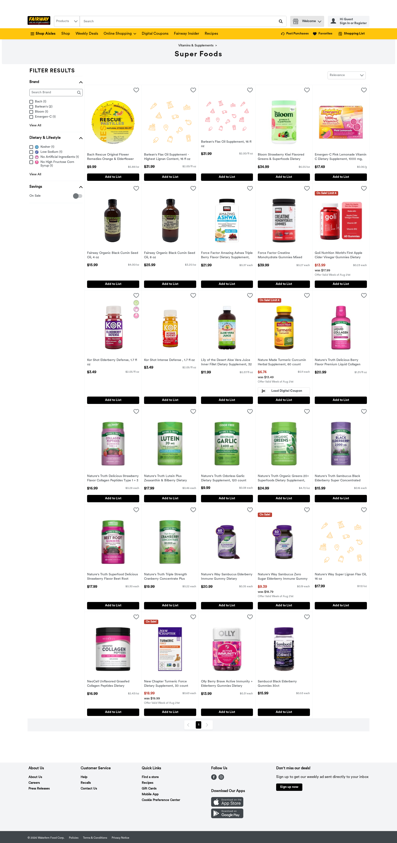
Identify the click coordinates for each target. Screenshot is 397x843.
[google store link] (227, 817)
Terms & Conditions (95, 838)
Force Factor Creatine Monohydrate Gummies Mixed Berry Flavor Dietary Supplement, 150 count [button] (282, 255)
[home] (40, 21)
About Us (35, 777)
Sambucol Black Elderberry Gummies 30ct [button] (277, 684)
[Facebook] (214, 779)
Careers (34, 783)
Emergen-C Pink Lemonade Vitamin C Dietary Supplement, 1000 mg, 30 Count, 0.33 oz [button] (340, 157)
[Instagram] (221, 779)
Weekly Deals (87, 34)
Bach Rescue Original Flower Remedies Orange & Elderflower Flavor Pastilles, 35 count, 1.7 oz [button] (110, 157)
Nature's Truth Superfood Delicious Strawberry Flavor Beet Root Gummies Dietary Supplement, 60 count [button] (112, 577)
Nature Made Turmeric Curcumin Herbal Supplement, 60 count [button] (282, 362)
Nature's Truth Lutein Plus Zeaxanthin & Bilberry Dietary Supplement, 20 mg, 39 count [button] (166, 478)
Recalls (86, 783)
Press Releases (39, 788)
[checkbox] (31, 196)
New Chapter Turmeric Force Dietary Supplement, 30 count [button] (166, 684)
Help (84, 777)
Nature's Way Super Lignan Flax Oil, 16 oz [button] (341, 577)
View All (35, 125)
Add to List (113, 177)
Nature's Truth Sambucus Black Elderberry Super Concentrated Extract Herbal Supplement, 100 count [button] (338, 478)
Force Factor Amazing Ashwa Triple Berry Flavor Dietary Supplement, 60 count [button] (227, 255)
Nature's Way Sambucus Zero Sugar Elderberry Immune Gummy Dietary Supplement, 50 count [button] (283, 577)
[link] (295, 34)
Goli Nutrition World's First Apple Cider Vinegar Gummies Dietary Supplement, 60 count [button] (338, 255)
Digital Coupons (155, 34)
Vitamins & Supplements (195, 45)
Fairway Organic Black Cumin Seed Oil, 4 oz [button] (112, 255)
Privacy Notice (120, 838)
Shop (65, 34)
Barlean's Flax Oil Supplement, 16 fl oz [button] (226, 144)
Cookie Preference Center (161, 800)
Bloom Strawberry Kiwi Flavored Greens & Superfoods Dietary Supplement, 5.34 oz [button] (281, 157)
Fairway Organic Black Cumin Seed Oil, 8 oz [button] (169, 255)
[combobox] (67, 21)
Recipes (211, 34)
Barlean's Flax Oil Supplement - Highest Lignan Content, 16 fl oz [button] (167, 157)
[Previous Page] (189, 725)
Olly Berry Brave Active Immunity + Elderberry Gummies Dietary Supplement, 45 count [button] (226, 684)
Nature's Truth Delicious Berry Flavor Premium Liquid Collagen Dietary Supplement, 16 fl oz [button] (337, 362)
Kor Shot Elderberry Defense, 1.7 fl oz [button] (112, 362)
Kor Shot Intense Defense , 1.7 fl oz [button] (169, 360)
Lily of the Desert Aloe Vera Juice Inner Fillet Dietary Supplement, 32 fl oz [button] (226, 362)
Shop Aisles (46, 34)
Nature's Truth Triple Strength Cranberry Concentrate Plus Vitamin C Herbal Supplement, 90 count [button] (168, 577)
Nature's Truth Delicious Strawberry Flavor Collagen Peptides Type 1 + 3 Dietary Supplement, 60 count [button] (113, 478)
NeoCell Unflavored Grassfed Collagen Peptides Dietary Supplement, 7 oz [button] (108, 684)
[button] (319, 20)
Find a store (150, 777)
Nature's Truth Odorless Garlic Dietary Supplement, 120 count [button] (223, 478)
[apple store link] (227, 806)
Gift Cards (149, 788)
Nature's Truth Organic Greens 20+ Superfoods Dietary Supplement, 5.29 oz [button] (283, 478)
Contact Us (89, 788)
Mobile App (150, 794)
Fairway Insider (186, 34)
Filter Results (52, 71)
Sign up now (289, 787)
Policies (73, 838)
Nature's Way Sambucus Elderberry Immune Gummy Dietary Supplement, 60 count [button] (226, 577)
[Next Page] (208, 725)
